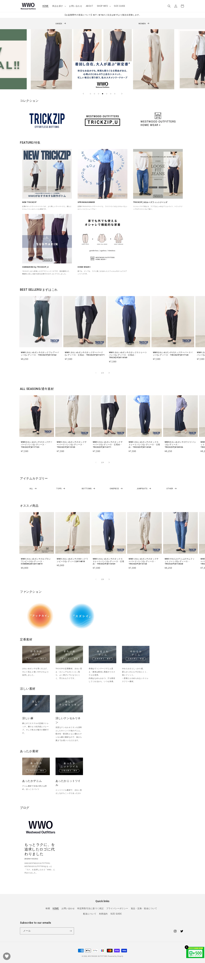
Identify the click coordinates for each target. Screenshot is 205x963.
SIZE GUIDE (116, 914)
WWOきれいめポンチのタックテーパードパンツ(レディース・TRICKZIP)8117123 (173, 353)
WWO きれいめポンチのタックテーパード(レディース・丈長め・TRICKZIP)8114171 (84, 353)
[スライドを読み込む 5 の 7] (107, 94)
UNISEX (59, 24)
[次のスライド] (122, 93)
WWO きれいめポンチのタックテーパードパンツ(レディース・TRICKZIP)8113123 (72, 444)
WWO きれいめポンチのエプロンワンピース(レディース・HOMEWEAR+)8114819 (36, 561)
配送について (89, 914)
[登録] (70, 930)
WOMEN (142, 24)
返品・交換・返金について (144, 908)
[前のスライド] (83, 93)
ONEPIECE (114, 489)
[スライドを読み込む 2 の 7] (94, 94)
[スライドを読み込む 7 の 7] (115, 94)
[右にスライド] (109, 373)
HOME (56, 908)
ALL (31, 489)
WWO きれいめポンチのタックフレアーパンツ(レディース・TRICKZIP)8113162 (40, 353)
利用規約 (103, 914)
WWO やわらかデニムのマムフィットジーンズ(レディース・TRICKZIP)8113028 (180, 561)
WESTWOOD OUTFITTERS (97, 956)
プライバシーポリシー (117, 908)
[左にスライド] (96, 373)
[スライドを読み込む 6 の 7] (111, 94)
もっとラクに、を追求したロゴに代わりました (39, 849)
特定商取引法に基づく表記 (90, 908)
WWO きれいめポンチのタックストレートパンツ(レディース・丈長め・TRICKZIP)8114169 (128, 355)
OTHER (169, 489)
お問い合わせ (68, 908)
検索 (48, 908)
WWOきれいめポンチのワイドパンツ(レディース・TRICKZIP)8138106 (180, 444)
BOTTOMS (87, 489)
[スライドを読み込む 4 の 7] (103, 94)
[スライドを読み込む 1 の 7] (90, 94)
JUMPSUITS (142, 489)
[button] (58, 6)
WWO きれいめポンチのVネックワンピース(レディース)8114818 (72, 560)
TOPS (58, 489)
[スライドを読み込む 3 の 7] (98, 94)
